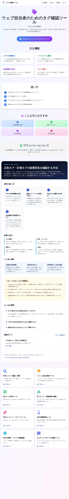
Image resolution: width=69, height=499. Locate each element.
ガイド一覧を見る (60, 335)
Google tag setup (13, 357)
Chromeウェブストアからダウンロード (36, 39)
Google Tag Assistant (23, 357)
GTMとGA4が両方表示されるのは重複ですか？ (21, 322)
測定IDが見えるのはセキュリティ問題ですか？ (21, 327)
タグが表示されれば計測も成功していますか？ (21, 311)
